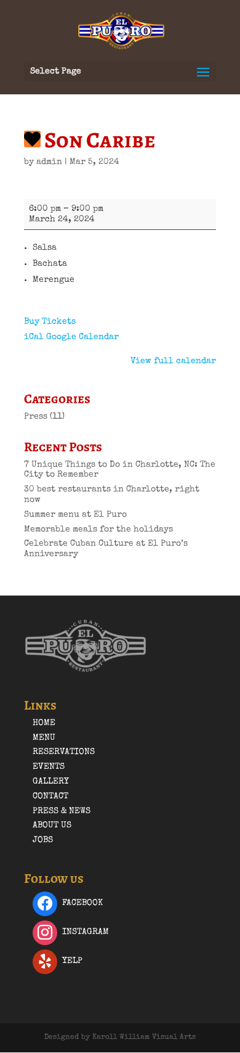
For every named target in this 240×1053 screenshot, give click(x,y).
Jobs (43, 840)
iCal (34, 337)
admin (49, 162)
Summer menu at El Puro (75, 514)
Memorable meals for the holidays (98, 529)
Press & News (61, 811)
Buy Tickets (50, 322)
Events (49, 767)
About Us (52, 825)
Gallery (51, 781)
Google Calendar (82, 337)
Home (44, 723)
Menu (44, 738)
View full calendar (173, 361)
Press (35, 416)
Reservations (64, 752)
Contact (50, 796)
